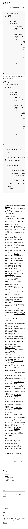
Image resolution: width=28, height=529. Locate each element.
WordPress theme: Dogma (10, 477)
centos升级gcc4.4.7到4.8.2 (19, 312)
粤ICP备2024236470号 (9, 480)
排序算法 (16, 268)
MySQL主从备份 (17, 263)
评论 (4, 496)
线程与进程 (16, 430)
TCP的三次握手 (17, 281)
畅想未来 (16, 396)
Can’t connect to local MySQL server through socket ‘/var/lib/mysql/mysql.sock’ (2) (14, 362)
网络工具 (16, 284)
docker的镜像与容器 (18, 270)
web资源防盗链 (17, 296)
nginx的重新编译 (17, 409)
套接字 (15, 283)
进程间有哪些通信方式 (19, 242)
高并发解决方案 (17, 299)
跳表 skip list (16, 262)
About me (6, 475)
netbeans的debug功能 (18, 335)
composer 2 (16, 257)
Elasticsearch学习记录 (18, 386)
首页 (5, 461)
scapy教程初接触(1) (18, 407)
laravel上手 (16, 309)
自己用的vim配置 (17, 427)
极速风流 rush (17, 425)
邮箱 (4, 513)
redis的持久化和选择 (18, 260)
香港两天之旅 (17, 443)
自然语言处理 (17, 333)
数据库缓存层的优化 (18, 297)
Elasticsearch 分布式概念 (19, 385)
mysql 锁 (16, 247)
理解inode (16, 279)
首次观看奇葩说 (17, 448)
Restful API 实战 (17, 432)
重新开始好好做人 (18, 453)
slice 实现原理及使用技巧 (19, 245)
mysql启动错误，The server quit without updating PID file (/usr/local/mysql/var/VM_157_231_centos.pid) (14, 318)
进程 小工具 (16, 253)
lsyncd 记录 (16, 367)
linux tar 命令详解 (18, 359)
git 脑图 (15, 236)
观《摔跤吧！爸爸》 (18, 440)
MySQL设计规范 (17, 266)
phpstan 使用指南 (17, 237)
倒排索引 (16, 383)
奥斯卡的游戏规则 (18, 446)
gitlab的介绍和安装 (18, 258)
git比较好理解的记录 (18, 336)
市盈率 (15, 331)
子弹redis (16, 249)
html (15, 286)
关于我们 (10, 461)
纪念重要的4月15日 (18, 445)
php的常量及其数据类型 (19, 304)
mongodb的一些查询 (18, 255)
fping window (17, 344)
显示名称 (5, 508)
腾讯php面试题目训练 (18, 310)
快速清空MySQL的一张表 (19, 228)
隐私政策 (22, 461)
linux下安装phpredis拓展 (19, 357)
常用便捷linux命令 (18, 224)
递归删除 (16, 278)
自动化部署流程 (17, 226)
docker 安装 (16, 271)
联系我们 (16, 461)
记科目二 (16, 442)
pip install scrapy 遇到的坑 (19, 417)
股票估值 (16, 326)
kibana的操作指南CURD (19, 381)
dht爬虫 (15, 322)
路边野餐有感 (17, 428)
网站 (4, 515)
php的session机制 (17, 356)
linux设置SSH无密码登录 (19, 365)
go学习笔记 (16, 244)
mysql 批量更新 (17, 276)
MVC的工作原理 (17, 294)
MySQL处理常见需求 (18, 265)
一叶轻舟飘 (7, 479)
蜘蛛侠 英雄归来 (17, 394)
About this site (7, 474)
